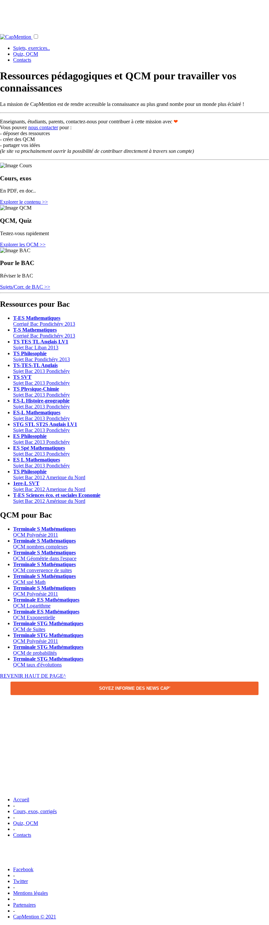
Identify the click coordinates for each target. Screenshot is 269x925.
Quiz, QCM (25, 54)
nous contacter (43, 127)
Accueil (21, 799)
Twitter (20, 881)
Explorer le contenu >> (24, 202)
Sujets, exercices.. (31, 48)
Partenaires (24, 905)
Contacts (22, 60)
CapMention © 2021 (34, 916)
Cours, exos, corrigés (35, 811)
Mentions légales (30, 893)
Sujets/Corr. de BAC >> (25, 287)
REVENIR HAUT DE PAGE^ (33, 676)
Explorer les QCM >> (23, 244)
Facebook (23, 869)
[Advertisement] (134, 15)
